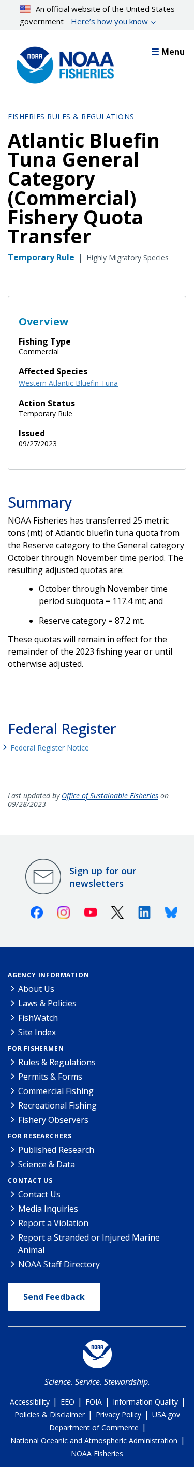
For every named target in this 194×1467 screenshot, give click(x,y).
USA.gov (166, 1415)
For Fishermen (36, 1048)
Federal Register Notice (49, 748)
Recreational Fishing (57, 1105)
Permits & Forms (50, 1076)
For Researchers (40, 1136)
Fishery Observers (53, 1120)
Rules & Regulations (57, 1062)
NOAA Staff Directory (59, 1264)
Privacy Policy (118, 1415)
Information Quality (145, 1402)
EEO (67, 1402)
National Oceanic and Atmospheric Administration (93, 1440)
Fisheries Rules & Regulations (71, 116)
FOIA (93, 1402)
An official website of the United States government (97, 15)
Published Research (56, 1149)
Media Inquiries (48, 1208)
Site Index (37, 1032)
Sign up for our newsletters (102, 877)
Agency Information (48, 975)
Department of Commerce (94, 1427)
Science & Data (46, 1164)
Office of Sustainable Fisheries (110, 796)
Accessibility (30, 1402)
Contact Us (30, 1180)
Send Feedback (54, 1296)
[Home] (62, 62)
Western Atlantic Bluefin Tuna (68, 383)
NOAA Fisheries (97, 1453)
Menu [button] (173, 51)
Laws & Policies (47, 1003)
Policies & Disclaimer (49, 1415)
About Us (36, 989)
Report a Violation (53, 1223)
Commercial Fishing (56, 1091)
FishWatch (38, 1017)
